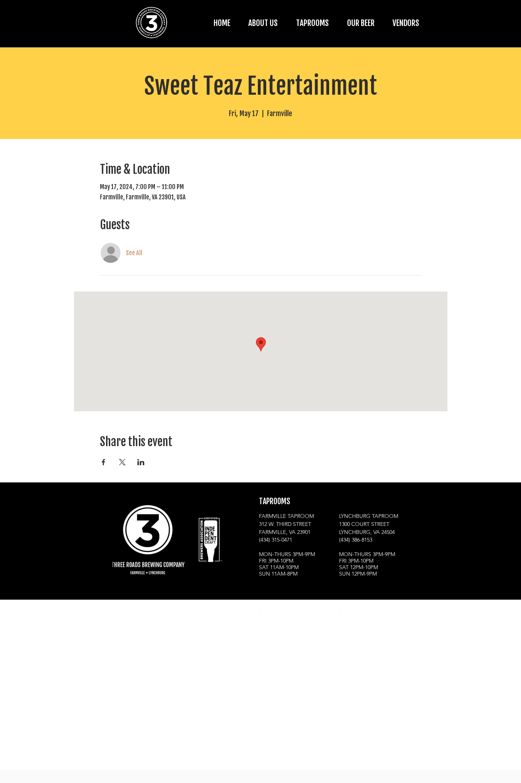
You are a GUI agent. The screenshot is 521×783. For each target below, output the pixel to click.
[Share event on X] (122, 462)
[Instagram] (266, 610)
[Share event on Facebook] (103, 462)
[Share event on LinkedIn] (141, 462)
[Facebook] (285, 610)
